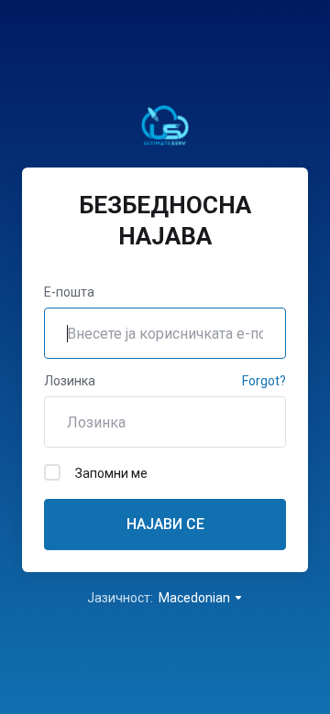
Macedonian (196, 597)
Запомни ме (111, 473)
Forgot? (264, 380)
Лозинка (69, 380)
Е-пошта (69, 292)
